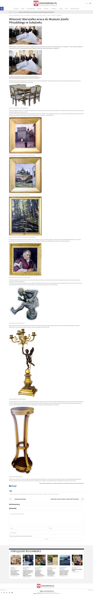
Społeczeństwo (26, 567)
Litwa (29, 494)
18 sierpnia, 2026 (63, 575)
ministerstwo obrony (36, 494)
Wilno (48, 494)
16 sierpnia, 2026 (75, 571)
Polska (44, 494)
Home (10, 12)
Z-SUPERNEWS (27, 15)
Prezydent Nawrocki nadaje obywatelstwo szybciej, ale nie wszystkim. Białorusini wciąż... (28, 573)
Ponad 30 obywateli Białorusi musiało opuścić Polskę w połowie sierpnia (64, 572)
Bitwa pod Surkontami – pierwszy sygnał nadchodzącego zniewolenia (51, 572)
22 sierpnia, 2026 (38, 577)
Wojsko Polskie (55, 494)
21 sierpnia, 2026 (50, 576)
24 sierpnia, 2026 (26, 577)
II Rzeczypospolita (13, 494)
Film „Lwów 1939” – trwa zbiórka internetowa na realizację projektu (15, 572)
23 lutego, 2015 (34, 15)
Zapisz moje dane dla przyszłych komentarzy (21, 536)
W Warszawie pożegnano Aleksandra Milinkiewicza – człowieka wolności (39, 573)
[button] (2, 8)
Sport (78, 567)
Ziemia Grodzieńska (51, 568)
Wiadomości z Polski (18, 15)
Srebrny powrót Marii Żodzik (77, 570)
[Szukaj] (90, 3)
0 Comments (59, 15)
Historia (15, 12)
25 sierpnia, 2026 (14, 575)
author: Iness (42, 15)
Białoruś (74, 567)
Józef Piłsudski (23, 494)
